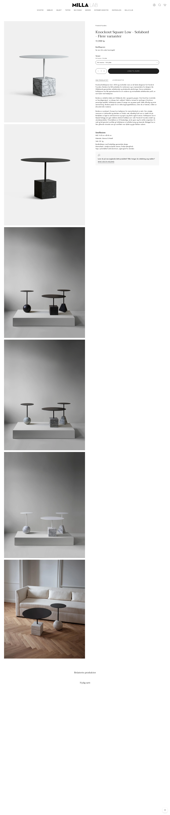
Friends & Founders (101, 25)
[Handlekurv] (165, 5)
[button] (49, 10)
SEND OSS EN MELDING (106, 162)
